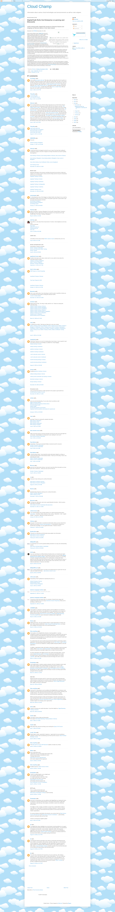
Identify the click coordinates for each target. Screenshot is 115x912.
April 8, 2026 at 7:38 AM (35, 738)
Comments (76, 28)
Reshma (32, 488)
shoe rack (32, 229)
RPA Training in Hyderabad (36, 423)
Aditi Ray (32, 220)
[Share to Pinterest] (58, 69)
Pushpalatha (33, 662)
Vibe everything (33, 631)
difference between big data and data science (39, 403)
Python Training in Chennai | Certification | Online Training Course (44, 325)
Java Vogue (32, 513)
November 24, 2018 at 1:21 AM (36, 166)
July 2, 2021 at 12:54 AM (35, 437)
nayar (31, 416)
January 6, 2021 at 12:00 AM (36, 412)
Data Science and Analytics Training (37, 792)
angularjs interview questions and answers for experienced (42, 408)
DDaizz (31, 750)
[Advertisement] (48, 877)
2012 (75, 101)
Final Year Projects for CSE (36, 280)
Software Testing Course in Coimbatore (38, 308)
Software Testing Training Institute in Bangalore (40, 311)
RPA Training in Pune (34, 421)
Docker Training (33, 250)
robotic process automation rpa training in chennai (40, 376)
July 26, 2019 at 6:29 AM (35, 252)
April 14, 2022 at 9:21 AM (35, 563)
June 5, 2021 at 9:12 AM (35, 426)
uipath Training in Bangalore (36, 262)
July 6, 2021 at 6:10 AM (35, 448)
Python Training (59, 860)
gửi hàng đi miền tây (39, 80)
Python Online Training (46, 831)
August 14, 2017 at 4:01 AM (36, 133)
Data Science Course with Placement (40, 744)
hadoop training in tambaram (36, 346)
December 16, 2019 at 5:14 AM (36, 297)
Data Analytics (48, 648)
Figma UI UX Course (58, 726)
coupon (32, 70)
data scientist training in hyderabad (37, 436)
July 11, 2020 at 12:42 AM (35, 335)
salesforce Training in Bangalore (37, 260)
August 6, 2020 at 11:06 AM (36, 365)
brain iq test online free (35, 128)
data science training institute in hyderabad (39, 546)
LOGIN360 (32, 607)
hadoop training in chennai (35, 343)
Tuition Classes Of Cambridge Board (52, 623)
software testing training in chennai (37, 373)
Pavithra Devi (33, 531)
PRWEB (35, 30)
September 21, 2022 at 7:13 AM (37, 603)
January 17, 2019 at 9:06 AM (36, 205)
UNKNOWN (32, 138)
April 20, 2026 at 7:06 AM (35, 768)
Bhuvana (32, 465)
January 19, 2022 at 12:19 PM (36, 516)
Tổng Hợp (32, 94)
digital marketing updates (35, 402)
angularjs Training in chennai (36, 176)
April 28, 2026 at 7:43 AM (35, 794)
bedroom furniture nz (34, 227)
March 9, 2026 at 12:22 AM (36, 627)
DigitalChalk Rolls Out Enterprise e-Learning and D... (81, 107)
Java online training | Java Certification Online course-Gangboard (44, 162)
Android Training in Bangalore (36, 142)
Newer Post (30, 887)
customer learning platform (45, 524)
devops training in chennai (35, 381)
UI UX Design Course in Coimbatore (57, 668)
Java (55, 642)
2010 (75, 116)
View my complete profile (77, 21)
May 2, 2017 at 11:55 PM (35, 98)
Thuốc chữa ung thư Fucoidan (52, 112)
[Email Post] (51, 69)
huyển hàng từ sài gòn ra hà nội (53, 84)
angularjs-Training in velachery (36, 186)
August (76, 110)
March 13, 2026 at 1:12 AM (36, 672)
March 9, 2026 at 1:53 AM (35, 658)
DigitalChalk (41, 33)
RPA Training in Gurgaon (35, 424)
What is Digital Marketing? (59, 681)
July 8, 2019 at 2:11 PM (35, 240)
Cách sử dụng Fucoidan (58, 117)
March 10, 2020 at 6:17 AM (36, 318)
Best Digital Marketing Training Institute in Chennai (46, 718)
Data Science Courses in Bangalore (37, 482)
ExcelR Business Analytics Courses (37, 392)
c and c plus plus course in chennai (37, 354)
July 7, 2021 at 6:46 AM (35, 461)
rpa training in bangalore (35, 201)
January (77, 114)
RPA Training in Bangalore (35, 420)
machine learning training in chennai (37, 359)
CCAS (31, 552)
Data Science (40, 648)
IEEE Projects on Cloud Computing (37, 271)
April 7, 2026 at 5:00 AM (35, 728)
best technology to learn (35, 405)
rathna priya (33, 576)
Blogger (69, 903)
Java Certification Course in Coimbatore (38, 782)
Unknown (32, 103)
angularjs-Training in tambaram (36, 181)
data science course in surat (50, 570)
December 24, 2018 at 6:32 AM (36, 191)
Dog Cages (32, 225)
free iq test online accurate (35, 130)
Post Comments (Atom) (38, 889)
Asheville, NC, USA (35, 72)
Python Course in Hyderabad (36, 459)
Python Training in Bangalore (36, 493)
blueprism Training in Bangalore (37, 263)
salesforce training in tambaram (37, 351)
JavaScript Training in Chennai (36, 276)
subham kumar (33, 510)
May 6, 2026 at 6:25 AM (35, 820)
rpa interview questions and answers (38, 407)
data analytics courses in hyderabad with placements (41, 504)
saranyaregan (33, 195)
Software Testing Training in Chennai (38, 306)
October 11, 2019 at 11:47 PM (36, 287)
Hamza (31, 620)
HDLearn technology (52, 64)
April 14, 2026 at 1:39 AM (35, 760)
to (30, 477)
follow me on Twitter (83, 39)
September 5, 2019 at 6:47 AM (36, 265)
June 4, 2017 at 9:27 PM (35, 122)
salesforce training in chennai (36, 349)
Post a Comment (32, 865)
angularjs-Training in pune (35, 189)
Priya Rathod (33, 442)
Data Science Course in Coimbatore (49, 814)
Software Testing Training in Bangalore (38, 307)
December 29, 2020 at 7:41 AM (36, 393)
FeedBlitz (80, 131)
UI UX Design (46, 653)
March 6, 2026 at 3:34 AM (35, 616)
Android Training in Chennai (36, 581)
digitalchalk (36, 70)
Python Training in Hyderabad (36, 458)
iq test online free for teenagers (36, 129)
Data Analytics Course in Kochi (36, 779)
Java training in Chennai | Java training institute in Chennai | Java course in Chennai (48, 155)
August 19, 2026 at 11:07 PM (36, 834)
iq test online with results (35, 132)
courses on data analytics (35, 295)
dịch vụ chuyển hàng (56, 86)
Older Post (66, 887)
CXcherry (32, 521)
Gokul (31, 706)
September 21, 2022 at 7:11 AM (37, 593)
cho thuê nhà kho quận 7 (35, 86)
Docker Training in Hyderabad (36, 247)
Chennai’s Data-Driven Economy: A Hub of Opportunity (50, 699)
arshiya (32, 398)
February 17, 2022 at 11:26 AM (36, 527)
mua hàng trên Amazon (35, 97)
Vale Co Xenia (33, 269)
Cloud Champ (39, 6)
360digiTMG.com (34, 567)
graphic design (33, 406)
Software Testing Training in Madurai (38, 310)
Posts (75, 26)
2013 (75, 99)
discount (40, 70)
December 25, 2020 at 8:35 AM (36, 384)
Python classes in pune (49, 238)
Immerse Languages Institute (36, 589)
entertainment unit (34, 228)
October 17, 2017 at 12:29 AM (36, 144)
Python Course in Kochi (43, 766)
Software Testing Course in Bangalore (38, 312)
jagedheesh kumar (34, 256)
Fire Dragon (33, 78)
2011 (75, 103)
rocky (31, 322)
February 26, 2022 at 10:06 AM (36, 548)
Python (58, 642)
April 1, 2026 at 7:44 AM (35, 720)
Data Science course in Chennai (37, 535)
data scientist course (35, 430)
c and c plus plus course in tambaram (38, 357)
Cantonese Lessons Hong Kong (52, 600)
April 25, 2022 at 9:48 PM (35, 572)
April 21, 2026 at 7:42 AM (35, 783)
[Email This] (53, 69)
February (77, 112)
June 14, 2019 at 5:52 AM (35, 231)
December (77, 104)
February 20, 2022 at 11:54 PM (36, 537)
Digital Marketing (37, 653)
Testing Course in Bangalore (36, 314)
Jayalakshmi (33, 339)
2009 (75, 118)
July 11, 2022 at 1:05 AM (35, 585)
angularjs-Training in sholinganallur (37, 184)
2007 (75, 122)
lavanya (32, 369)
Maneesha (32, 291)
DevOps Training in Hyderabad (36, 445)
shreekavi (32, 301)
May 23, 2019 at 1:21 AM (35, 215)
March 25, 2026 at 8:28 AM (36, 684)
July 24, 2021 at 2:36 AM (35, 472)
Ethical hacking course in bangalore (37, 315)
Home (48, 887)
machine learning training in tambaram (38, 362)
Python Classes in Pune (35, 494)
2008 (75, 120)
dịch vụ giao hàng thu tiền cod (41, 85)
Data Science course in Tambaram (37, 534)
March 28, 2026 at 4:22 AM (36, 702)
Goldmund (60, 903)
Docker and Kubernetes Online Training (38, 249)
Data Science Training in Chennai (37, 481)
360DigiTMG (33, 541)
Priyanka (32, 209)
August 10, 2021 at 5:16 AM (36, 484)
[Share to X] (55, 69)
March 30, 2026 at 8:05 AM (36, 711)
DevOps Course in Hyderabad (36, 446)
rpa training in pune (34, 203)
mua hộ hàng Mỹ (33, 95)
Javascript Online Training (41, 845)
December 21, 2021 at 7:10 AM (36, 506)
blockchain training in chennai (36, 379)
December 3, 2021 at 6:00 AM (36, 496)
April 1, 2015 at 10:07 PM (35, 89)
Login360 (32, 656)
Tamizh (31, 715)
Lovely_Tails (33, 732)
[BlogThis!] (54, 69)
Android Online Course (35, 582)
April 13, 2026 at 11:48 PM (35, 746)
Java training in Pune (34, 164)
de (30, 824)
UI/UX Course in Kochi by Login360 (47, 613)
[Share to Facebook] (56, 69)
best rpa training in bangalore (36, 202)
